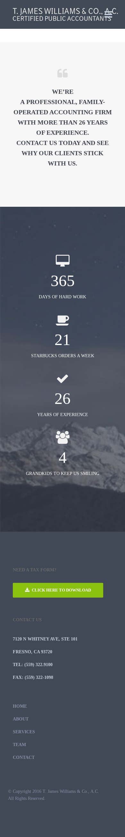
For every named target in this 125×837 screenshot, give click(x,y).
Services (24, 731)
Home (20, 706)
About (21, 719)
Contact (24, 757)
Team (19, 744)
